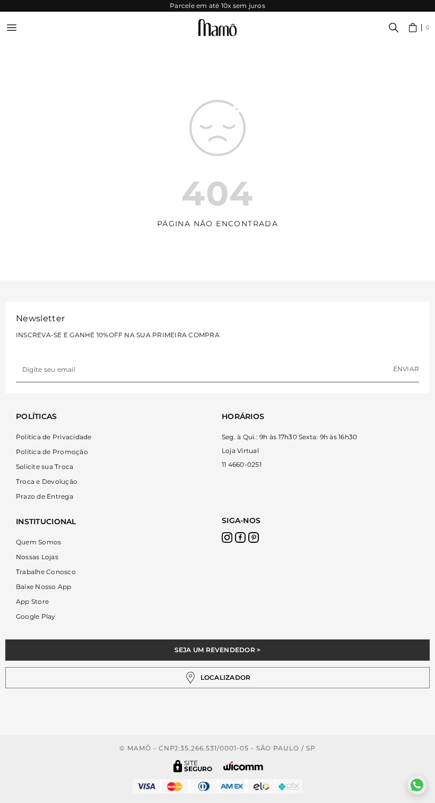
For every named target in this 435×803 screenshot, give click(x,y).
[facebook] (240, 537)
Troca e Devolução (46, 481)
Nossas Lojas (37, 557)
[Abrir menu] (11, 27)
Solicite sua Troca (44, 467)
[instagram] (227, 537)
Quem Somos (38, 542)
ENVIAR (406, 369)
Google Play (36, 616)
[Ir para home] (217, 28)
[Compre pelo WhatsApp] (417, 785)
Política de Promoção (52, 452)
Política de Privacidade (54, 437)
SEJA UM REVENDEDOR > (218, 650)
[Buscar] (393, 27)
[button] (419, 27)
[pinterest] (253, 537)
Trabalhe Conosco (46, 572)
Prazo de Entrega (44, 496)
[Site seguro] (193, 766)
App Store (32, 601)
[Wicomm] (243, 766)
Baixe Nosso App (44, 587)
